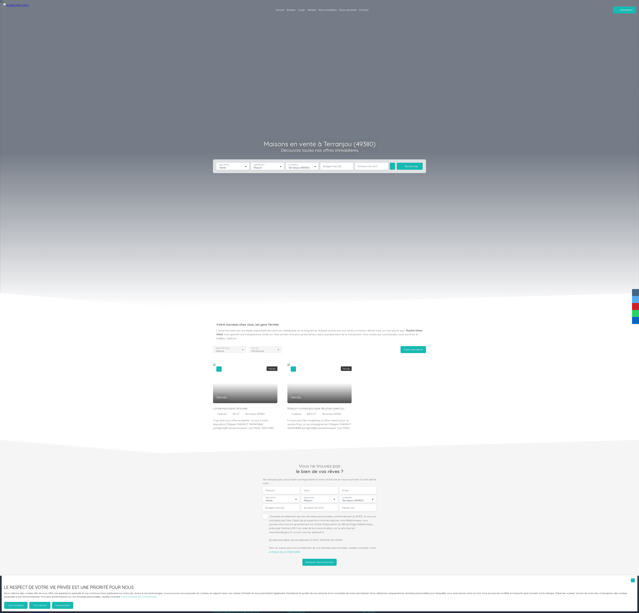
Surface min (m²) (368, 166)
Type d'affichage (222, 348)
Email (345, 490)
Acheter (291, 9)
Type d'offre (224, 165)
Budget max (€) (332, 166)
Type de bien (259, 165)
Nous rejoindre (348, 9)
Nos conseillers (328, 9)
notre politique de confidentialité (139, 596)
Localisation (293, 165)
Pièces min (348, 507)
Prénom (270, 490)
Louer (301, 9)
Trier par (254, 348)
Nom (307, 490)
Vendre (312, 9)
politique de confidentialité (284, 551)
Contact (363, 9)
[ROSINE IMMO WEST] (22, 10)
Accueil (280, 9)
